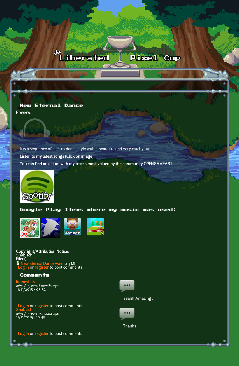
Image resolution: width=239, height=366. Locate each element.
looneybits (25, 282)
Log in (23, 268)
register (42, 268)
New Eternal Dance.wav (41, 264)
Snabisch (24, 310)
